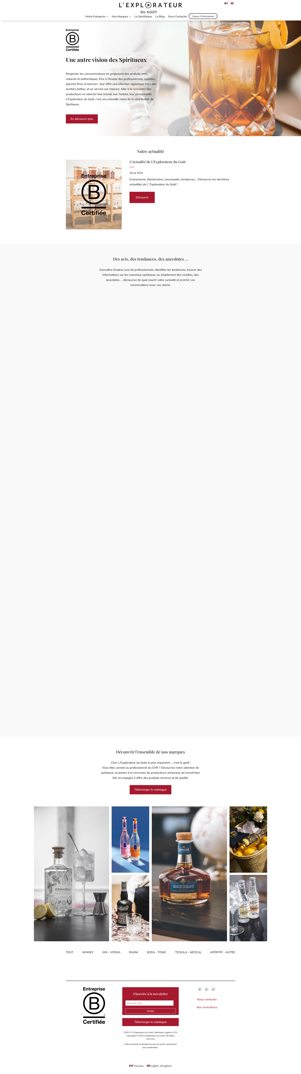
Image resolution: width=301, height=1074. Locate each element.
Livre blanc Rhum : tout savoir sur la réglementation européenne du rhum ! (123, 405)
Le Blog (160, 16)
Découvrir (142, 197)
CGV (174, 1032)
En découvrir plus (82, 119)
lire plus (72, 423)
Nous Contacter (177, 16)
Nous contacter (207, 999)
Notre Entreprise (95, 16)
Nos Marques (120, 16)
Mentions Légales (163, 1032)
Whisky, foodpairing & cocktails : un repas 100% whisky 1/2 (110, 549)
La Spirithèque (143, 16)
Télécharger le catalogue (150, 789)
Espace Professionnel (203, 16)
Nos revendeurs (207, 1007)
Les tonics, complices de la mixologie (94, 693)
